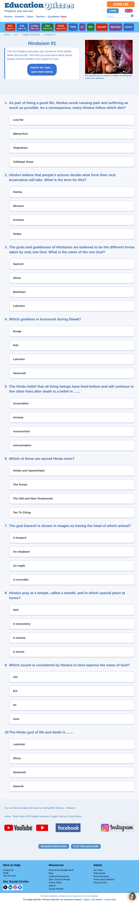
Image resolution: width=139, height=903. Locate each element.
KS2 (16, 34)
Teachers (40, 16)
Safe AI (52, 886)
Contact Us (8, 870)
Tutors (30, 16)
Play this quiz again (86, 846)
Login (112, 11)
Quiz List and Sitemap (59, 879)
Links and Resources (59, 876)
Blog (51, 873)
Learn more (110, 899)
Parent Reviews (101, 876)
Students (19, 16)
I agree (86, 899)
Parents (8, 16)
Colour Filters (55, 882)
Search (132, 15)
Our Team (98, 870)
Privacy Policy (100, 882)
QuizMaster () (57, 16)
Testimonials (99, 873)
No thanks (97, 899)
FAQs (5, 873)
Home (7, 34)
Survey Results (56, 889)
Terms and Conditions (103, 879)
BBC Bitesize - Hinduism (62, 808)
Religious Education (31, 34)
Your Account (9, 876)
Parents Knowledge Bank (61, 870)
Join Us (120, 4)
